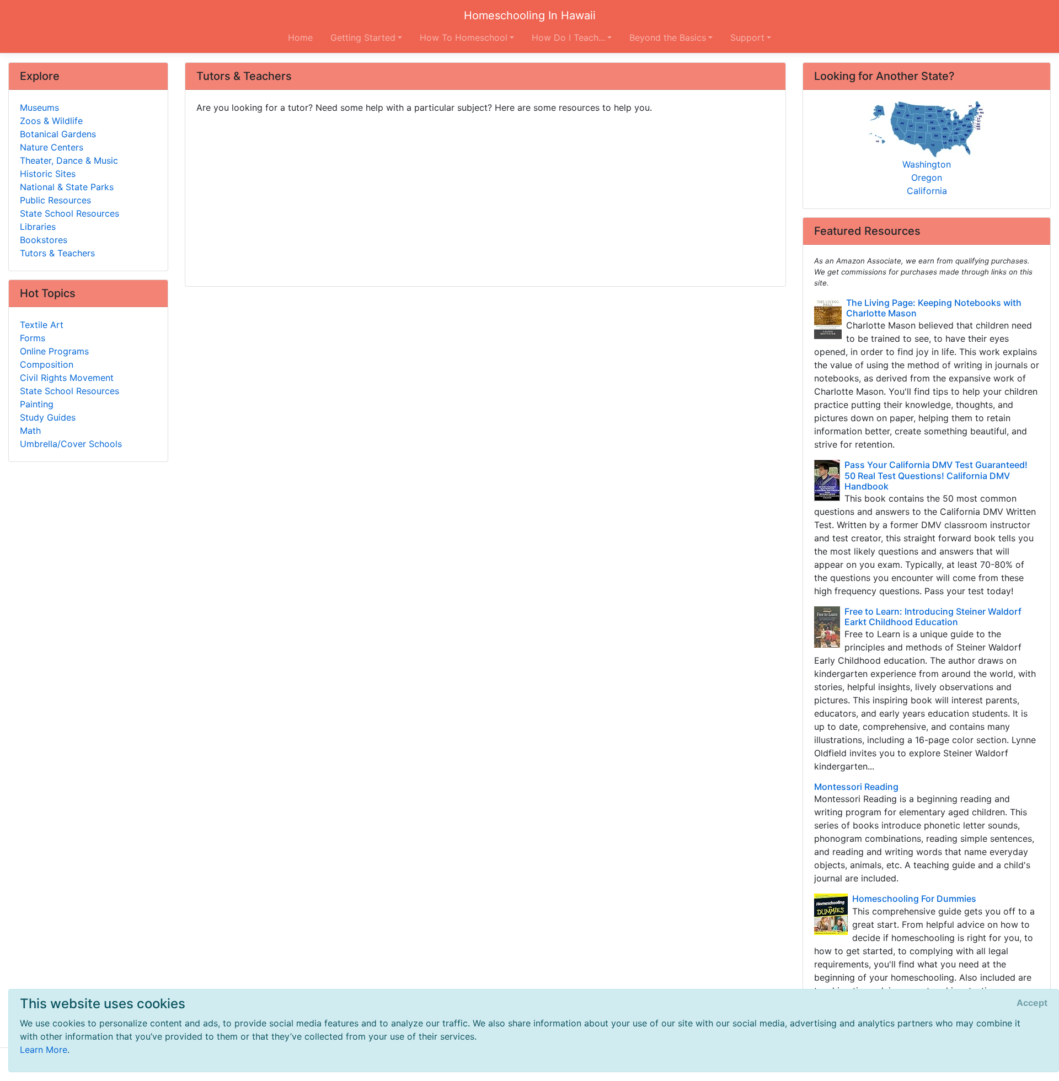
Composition (46, 364)
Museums (39, 107)
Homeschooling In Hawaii (530, 15)
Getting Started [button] (362, 37)
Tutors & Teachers (57, 253)
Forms (32, 337)
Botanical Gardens (58, 133)
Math (30, 430)
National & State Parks (67, 186)
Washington (926, 164)
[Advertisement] (485, 196)
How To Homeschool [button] (463, 37)
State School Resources (69, 213)
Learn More (43, 1049)
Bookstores (43, 239)
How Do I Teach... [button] (568, 37)
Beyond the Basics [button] (667, 37)
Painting (37, 404)
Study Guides (48, 417)
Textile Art (41, 324)
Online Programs (54, 351)
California (927, 190)
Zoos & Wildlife (51, 120)
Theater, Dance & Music (69, 160)
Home (300, 37)
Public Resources (55, 200)
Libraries (38, 226)
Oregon (926, 177)
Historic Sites (48, 173)
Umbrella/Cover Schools (71, 443)
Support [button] (747, 37)
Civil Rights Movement (67, 377)
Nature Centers (51, 147)
